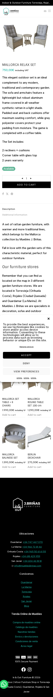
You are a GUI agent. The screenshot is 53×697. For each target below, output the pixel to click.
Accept (26, 355)
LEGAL (19, 378)
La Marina (26, 587)
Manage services (27, 347)
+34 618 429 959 (30, 556)
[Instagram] (29, 669)
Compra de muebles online (26, 622)
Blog (26, 606)
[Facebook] (23, 669)
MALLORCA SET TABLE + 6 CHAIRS (10, 402)
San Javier (26, 601)
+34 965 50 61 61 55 (35, 551)
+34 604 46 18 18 (32, 561)
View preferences (26, 371)
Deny (26, 363)
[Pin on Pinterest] (12, 193)
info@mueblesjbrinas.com (27, 565)
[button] (48, 318)
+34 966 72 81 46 (32, 546)
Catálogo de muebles (27, 627)
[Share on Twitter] (7, 193)
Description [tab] (8, 209)
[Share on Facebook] (3, 193)
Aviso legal (26, 646)
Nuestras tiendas (26, 632)
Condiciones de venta (26, 641)
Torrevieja (26, 591)
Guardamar (26, 582)
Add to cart (26, 184)
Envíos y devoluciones (26, 636)
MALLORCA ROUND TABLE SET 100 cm (36, 402)
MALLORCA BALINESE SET (10, 456)
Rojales (26, 596)
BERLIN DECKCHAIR (34, 456)
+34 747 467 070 (33, 542)
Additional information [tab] (14, 214)
